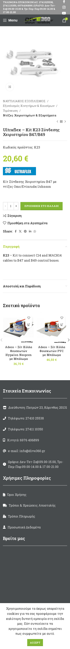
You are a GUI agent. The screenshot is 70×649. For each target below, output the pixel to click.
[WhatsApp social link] (34, 231)
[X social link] (20, 231)
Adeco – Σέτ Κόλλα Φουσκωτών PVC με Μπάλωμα (51, 351)
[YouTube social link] (64, 13)
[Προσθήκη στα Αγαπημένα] (28, 318)
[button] (28, 324)
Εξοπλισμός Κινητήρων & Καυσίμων (29, 106)
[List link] (35, 418)
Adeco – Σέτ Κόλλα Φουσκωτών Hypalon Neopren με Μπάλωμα (18, 353)
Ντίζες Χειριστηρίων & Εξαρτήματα (29, 115)
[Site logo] (38, 20)
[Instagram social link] (64, 7)
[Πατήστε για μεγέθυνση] (10, 87)
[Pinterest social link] (25, 231)
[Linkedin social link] (30, 231)
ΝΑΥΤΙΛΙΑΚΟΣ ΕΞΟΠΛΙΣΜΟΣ (24, 101)
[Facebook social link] (16, 231)
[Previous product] (57, 121)
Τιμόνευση (10, 111)
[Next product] (65, 121)
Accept (35, 642)
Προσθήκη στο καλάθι (41, 206)
